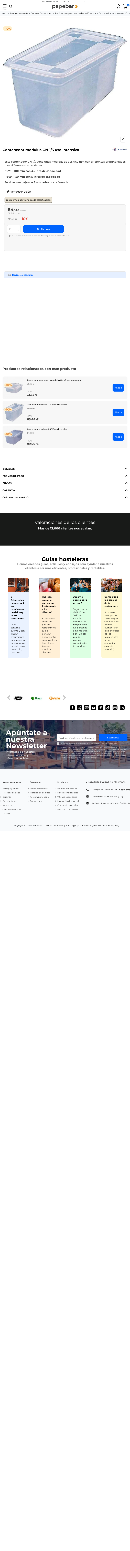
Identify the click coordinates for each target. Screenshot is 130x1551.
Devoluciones (9, 801)
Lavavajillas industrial (68, 801)
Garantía (7, 797)
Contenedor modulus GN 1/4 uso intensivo (47, 404)
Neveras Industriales (67, 792)
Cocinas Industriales (67, 805)
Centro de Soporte (12, 809)
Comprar (46, 229)
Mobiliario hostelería (67, 809)
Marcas (6, 813)
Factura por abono (39, 797)
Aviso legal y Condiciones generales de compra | (90, 825)
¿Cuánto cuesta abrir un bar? (80, 599)
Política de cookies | (55, 825)
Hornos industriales (67, 788)
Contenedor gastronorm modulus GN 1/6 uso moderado (54, 380)
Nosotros (7, 805)
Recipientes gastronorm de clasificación (28, 199)
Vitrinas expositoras (67, 797)
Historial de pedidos (40, 792)
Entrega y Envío (11, 788)
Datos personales (39, 788)
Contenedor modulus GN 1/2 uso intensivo (47, 429)
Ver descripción (20, 191)
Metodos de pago (11, 792)
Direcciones (36, 801)
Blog (117, 825)
